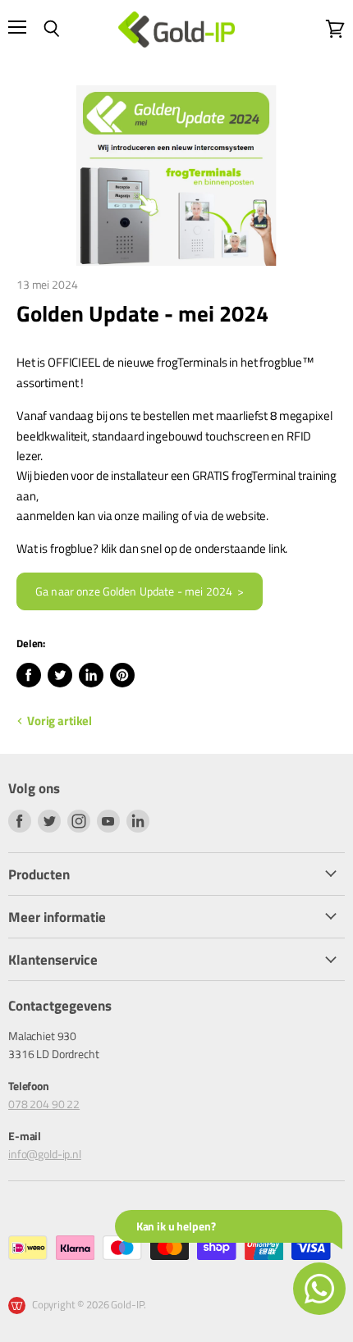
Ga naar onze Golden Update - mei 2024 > (139, 591)
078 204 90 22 (44, 1103)
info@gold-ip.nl (44, 1153)
